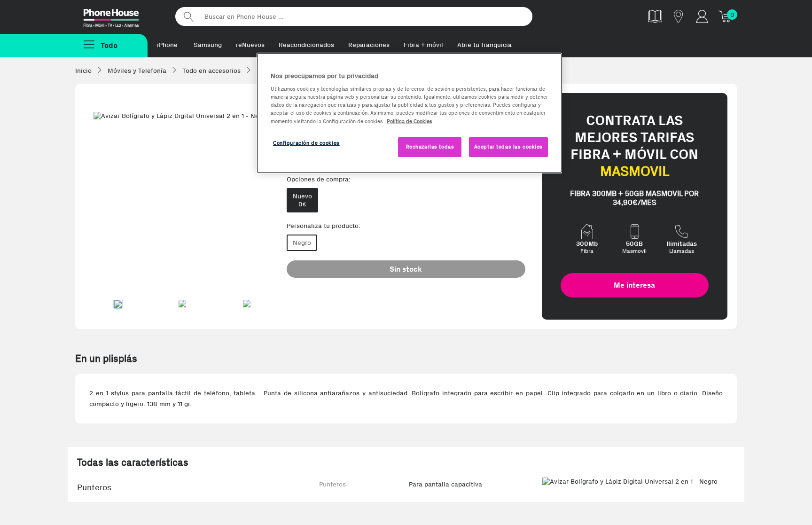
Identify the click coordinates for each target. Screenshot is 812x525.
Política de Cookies (409, 121)
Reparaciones (369, 45)
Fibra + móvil (423, 45)
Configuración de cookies (306, 143)
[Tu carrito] (725, 16)
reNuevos (250, 45)
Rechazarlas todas (430, 146)
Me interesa (634, 285)
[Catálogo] (655, 16)
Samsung (208, 45)
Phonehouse (119, 16)
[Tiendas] (678, 16)
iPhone (167, 45)
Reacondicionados (306, 45)
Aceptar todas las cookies (508, 146)
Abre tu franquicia (484, 45)
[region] (409, 113)
